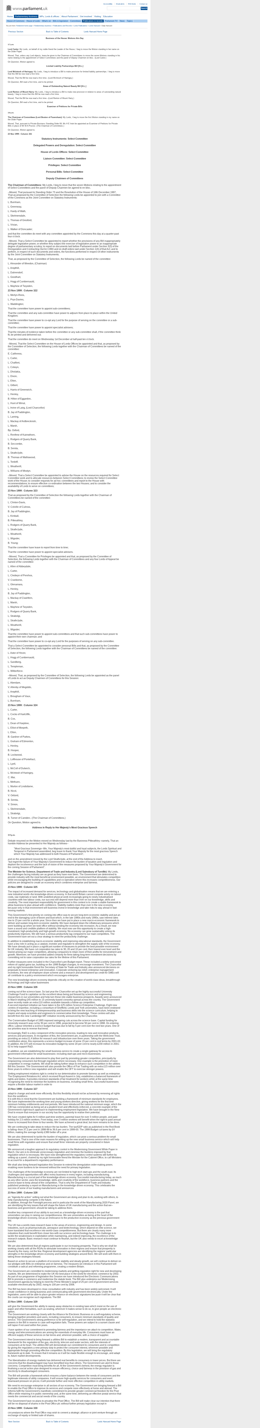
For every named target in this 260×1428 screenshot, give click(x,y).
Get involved (86, 16)
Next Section (14, 1421)
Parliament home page (24, 26)
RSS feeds (132, 4)
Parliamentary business (26, 16)
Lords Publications (80, 26)
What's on (46, 21)
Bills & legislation (60, 21)
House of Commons (15, 21)
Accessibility (107, 4)
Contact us (143, 4)
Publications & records (93, 21)
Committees (75, 21)
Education (108, 16)
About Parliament (69, 16)
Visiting (97, 16)
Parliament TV (111, 21)
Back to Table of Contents (57, 32)
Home (10, 16)
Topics (130, 21)
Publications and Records (62, 26)
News (122, 21)
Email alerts (120, 4)
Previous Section (15, 32)
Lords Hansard (94, 26)
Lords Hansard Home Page (95, 32)
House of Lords (33, 21)
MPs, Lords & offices (49, 16)
